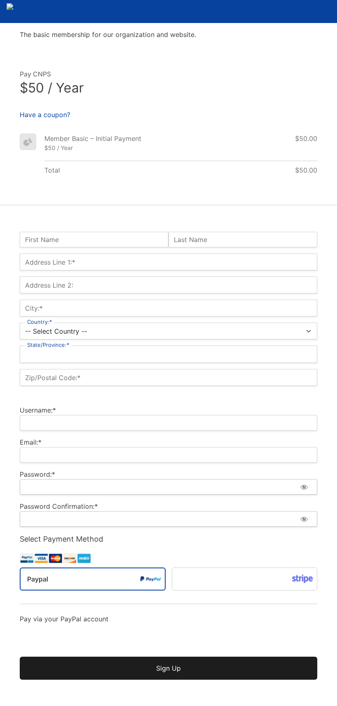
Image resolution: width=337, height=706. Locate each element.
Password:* (37, 474)
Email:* (31, 442)
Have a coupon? (45, 115)
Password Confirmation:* (59, 506)
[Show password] (304, 487)
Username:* (38, 410)
